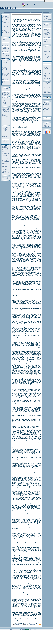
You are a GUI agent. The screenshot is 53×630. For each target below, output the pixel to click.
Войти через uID (47, 130)
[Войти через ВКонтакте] (44, 132)
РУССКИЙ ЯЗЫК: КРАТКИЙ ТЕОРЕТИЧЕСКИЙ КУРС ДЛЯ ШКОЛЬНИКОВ (5, 88)
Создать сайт (45, 123)
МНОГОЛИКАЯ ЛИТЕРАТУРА (47, 103)
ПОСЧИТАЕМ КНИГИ (46, 113)
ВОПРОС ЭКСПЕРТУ (46, 12)
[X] (47, 97)
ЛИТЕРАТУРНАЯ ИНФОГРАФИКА (47, 112)
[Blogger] (47, 98)
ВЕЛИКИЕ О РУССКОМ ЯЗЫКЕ (5, 108)
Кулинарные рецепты (46, 126)
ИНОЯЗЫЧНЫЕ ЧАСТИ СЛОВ (5, 93)
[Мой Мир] (50, 97)
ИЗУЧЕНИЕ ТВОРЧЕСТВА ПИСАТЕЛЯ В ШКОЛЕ (46, 16)
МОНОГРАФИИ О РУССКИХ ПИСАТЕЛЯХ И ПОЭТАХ (46, 18)
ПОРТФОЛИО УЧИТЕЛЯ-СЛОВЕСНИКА (10, 12)
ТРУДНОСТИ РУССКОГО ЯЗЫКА (5, 110)
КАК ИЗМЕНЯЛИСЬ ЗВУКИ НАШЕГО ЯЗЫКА (5, 118)
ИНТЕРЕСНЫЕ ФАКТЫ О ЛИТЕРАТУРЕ (46, 104)
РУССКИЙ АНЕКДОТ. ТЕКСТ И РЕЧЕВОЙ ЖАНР (46, 108)
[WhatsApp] (49, 97)
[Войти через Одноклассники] (49, 132)
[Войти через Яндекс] (46, 132)
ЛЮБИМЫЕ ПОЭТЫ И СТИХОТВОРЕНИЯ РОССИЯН (46, 114)
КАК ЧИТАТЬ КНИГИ (26, 12)
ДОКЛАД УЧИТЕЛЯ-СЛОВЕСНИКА (36, 12)
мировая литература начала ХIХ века (32, 624)
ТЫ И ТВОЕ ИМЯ (4, 115)
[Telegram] (46, 97)
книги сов (37, 624)
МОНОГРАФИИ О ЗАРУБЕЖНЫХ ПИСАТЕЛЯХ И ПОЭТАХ (47, 19)
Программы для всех (46, 124)
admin (25, 624)
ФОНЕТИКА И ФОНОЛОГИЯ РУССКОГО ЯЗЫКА (5, 116)
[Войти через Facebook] (45, 132)
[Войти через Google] (48, 132)
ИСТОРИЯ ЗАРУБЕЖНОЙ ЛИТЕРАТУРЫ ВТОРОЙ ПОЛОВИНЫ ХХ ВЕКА (5, 178)
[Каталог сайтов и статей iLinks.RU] (31, 629)
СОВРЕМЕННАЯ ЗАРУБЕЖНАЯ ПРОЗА (18, 624)
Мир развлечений (46, 125)
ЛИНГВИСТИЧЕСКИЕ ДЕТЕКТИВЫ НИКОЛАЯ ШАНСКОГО (6, 114)
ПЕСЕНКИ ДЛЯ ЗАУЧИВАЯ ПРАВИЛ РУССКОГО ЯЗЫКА (5, 92)
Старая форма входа (47, 133)
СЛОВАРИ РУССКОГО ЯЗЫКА (5, 109)
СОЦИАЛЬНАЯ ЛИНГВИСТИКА (5, 121)
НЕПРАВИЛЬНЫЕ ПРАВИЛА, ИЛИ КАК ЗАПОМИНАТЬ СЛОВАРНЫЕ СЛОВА (5, 95)
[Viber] (48, 97)
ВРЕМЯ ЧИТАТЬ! (20, 12)
